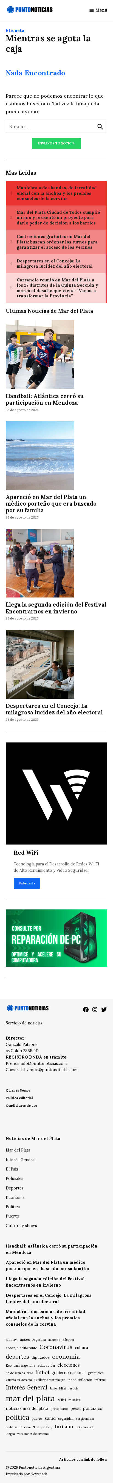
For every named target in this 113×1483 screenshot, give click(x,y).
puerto (37, 1418)
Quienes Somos (18, 1090)
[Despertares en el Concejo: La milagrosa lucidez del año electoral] (40, 665)
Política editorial (19, 1098)
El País (12, 1169)
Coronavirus (55, 1347)
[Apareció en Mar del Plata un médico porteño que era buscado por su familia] (40, 456)
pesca (76, 1408)
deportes (17, 1356)
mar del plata (30, 1398)
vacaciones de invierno (33, 1434)
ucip (78, 1427)
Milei (61, 1400)
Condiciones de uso (21, 1105)
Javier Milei (58, 1388)
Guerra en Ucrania (19, 1380)
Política (13, 1206)
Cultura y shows (21, 1225)
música (74, 1399)
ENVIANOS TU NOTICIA (56, 143)
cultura (81, 1347)
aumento (54, 1340)
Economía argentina (20, 1365)
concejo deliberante (21, 1348)
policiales (92, 1408)
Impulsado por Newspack (26, 1474)
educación (46, 1365)
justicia (73, 1388)
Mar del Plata (18, 1150)
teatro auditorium (18, 1427)
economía (66, 1356)
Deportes (15, 1188)
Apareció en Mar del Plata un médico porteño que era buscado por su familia (51, 504)
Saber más (27, 883)
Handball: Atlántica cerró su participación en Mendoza (45, 399)
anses (25, 1339)
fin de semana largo (19, 1373)
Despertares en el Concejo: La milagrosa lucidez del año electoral (54, 709)
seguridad (66, 1418)
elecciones (68, 1365)
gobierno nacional (69, 1372)
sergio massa (85, 1419)
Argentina (39, 1340)
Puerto (12, 1216)
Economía (15, 1197)
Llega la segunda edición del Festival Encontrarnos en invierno (56, 608)
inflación (85, 1380)
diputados (41, 1357)
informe (100, 1380)
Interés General (20, 1159)
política (17, 1417)
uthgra (10, 1434)
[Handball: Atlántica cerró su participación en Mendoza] (40, 355)
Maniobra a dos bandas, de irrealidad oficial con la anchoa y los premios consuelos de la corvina (45, 1318)
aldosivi (12, 1339)
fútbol (42, 1372)
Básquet (68, 1339)
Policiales (14, 1178)
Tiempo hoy (42, 1427)
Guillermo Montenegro (49, 1380)
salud (50, 1418)
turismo (64, 1426)
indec (72, 1380)
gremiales (96, 1373)
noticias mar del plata (27, 1408)
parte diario (59, 1409)
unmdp (89, 1427)
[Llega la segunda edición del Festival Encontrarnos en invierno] (40, 564)
